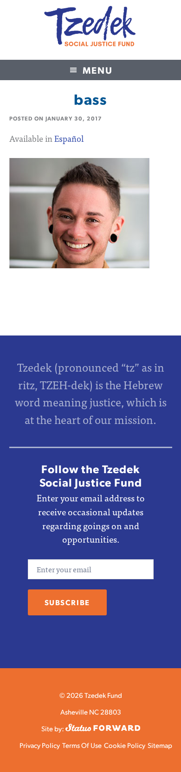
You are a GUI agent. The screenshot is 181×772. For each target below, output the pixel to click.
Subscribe (67, 602)
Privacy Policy (39, 744)
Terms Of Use (82, 744)
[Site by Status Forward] (102, 728)
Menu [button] (98, 70)
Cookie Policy (124, 744)
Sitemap (160, 744)
